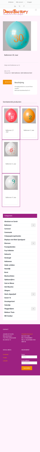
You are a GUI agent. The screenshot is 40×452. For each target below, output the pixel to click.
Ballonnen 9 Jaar (11, 197)
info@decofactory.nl (27, 334)
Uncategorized (9, 301)
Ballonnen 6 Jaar (11, 164)
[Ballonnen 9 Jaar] (11, 184)
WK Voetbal (8, 316)
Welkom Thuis (9, 312)
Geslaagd (7, 258)
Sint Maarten (8, 287)
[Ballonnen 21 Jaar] (11, 117)
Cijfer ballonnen (15, 73)
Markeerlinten (9, 276)
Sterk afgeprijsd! (19, 294)
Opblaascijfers (9, 280)
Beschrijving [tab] (8, 82)
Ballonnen (19, 225)
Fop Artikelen (9, 250)
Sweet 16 (7, 298)
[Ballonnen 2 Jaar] (29, 117)
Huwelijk (7, 269)
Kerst (6, 272)
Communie (8, 232)
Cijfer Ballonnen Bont (26, 73)
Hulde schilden (9, 265)
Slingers (7, 290)
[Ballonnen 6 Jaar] (11, 150)
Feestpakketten (9, 247)
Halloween (8, 261)
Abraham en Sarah (11, 221)
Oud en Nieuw (9, 283)
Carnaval (7, 229)
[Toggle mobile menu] (36, 10)
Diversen (19, 243)
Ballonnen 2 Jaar (29, 130)
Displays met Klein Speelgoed (14, 240)
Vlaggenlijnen (19, 309)
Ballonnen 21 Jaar (10, 131)
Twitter (5, 357)
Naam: (23, 354)
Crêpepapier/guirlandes (12, 236)
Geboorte (7, 254)
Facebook (5, 354)
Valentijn (7, 305)
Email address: (25, 360)
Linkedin (5, 361)
